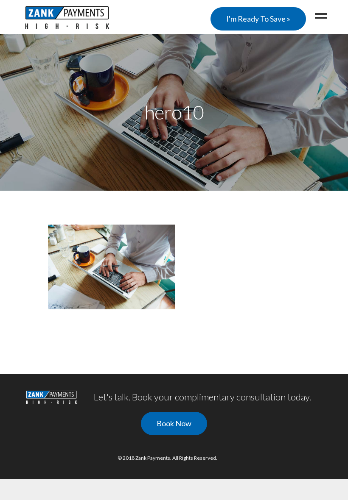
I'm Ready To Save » (258, 18)
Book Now (174, 423)
